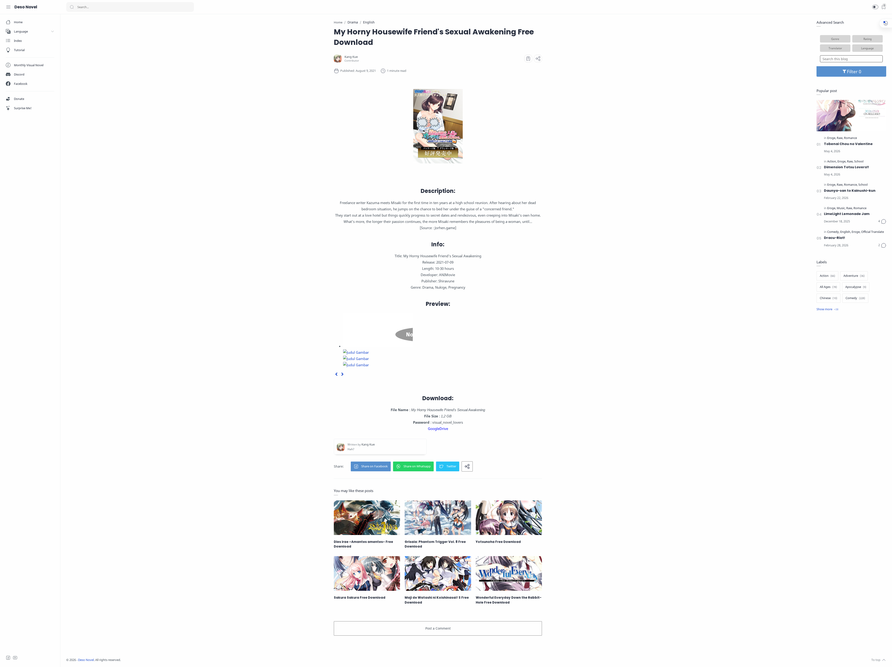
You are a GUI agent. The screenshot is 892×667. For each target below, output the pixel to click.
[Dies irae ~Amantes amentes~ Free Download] (367, 517)
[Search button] (72, 7)
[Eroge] (831, 138)
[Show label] (827, 309)
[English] (845, 232)
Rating (867, 39)
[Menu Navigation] (8, 7)
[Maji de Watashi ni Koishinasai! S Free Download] (438, 573)
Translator (835, 48)
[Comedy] (833, 232)
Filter (853, 71)
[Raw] (840, 138)
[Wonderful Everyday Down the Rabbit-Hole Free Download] (509, 573)
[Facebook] (8, 657)
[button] (875, 7)
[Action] (832, 161)
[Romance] (850, 138)
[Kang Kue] (351, 57)
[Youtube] (15, 657)
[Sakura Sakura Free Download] (367, 573)
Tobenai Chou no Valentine (848, 144)
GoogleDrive (438, 428)
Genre (835, 39)
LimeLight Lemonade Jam (846, 213)
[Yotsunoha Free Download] (509, 517)
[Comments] (882, 221)
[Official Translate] (872, 232)
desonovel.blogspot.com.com (164, 660)
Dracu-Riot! (834, 237)
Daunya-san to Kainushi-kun (850, 190)
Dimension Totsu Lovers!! (846, 167)
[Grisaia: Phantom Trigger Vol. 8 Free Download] (438, 517)
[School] (858, 161)
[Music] (841, 208)
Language (867, 48)
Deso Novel (25, 7)
